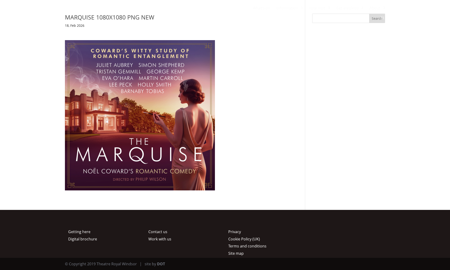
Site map (236, 253)
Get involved (347, 8)
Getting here (79, 231)
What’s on (261, 8)
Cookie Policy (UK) (244, 239)
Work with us (159, 239)
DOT (161, 263)
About (374, 8)
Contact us (157, 231)
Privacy (234, 231)
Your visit (317, 8)
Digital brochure (82, 239)
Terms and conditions (247, 246)
